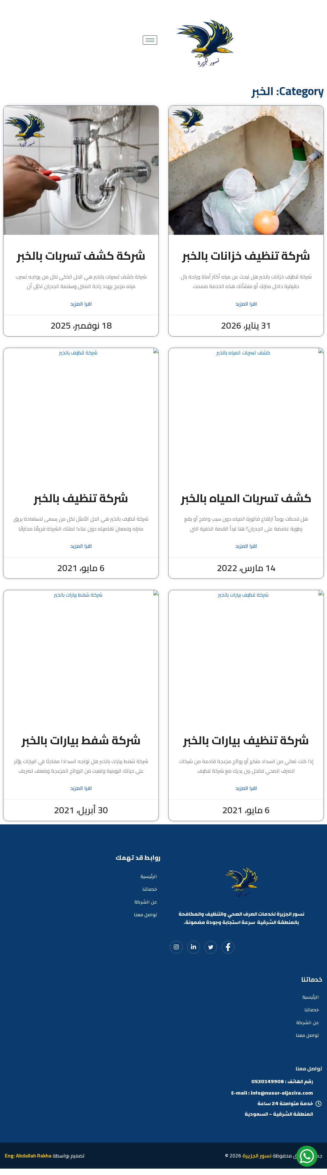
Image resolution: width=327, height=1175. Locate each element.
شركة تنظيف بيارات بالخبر (246, 740)
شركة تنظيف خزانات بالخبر (246, 255)
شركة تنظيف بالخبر (81, 498)
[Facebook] (228, 947)
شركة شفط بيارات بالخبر (81, 740)
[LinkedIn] (193, 947)
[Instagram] (176, 947)
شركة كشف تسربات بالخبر (81, 255)
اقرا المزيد (246, 304)
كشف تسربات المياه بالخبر (246, 498)
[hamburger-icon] (150, 40)
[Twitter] (210, 947)
